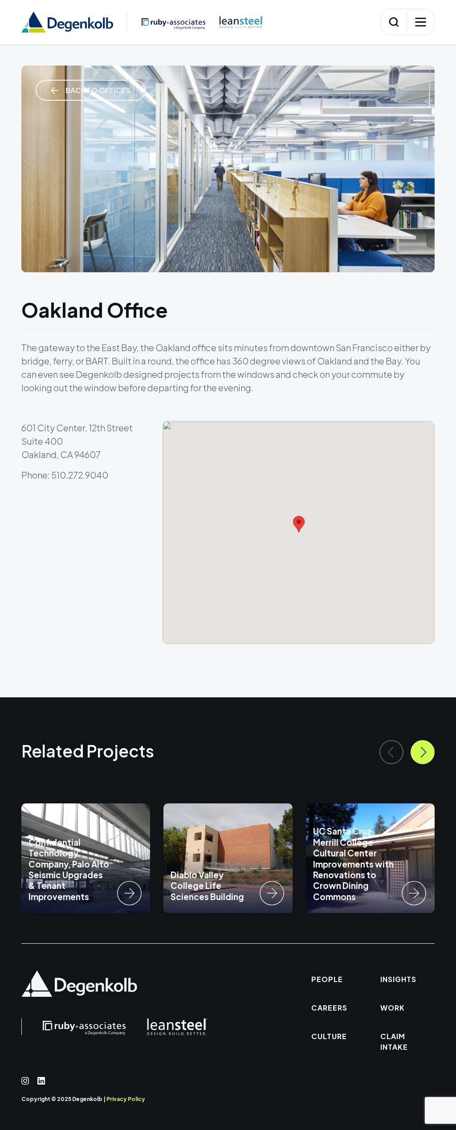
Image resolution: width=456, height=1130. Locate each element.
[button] (423, 752)
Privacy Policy (125, 1099)
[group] (85, 858)
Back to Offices (97, 90)
